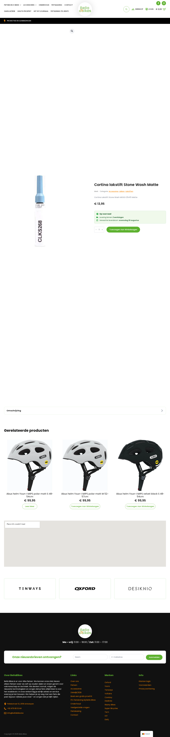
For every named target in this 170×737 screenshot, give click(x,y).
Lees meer (29, 506)
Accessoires (28, 5)
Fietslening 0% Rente (60, 11)
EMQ (107, 719)
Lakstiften (129, 191)
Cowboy (108, 697)
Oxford (108, 682)
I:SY (106, 716)
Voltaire (108, 693)
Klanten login (145, 681)
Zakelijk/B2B (76, 692)
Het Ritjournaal (41, 11)
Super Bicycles (111, 708)
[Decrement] (96, 229)
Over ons (75, 681)
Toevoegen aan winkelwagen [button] (85, 506)
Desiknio (108, 701)
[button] (72, 31)
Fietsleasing (56, 5)
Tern (107, 712)
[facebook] (158, 3)
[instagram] (164, 3)
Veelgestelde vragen (80, 707)
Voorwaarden (145, 685)
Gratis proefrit (24, 11)
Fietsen (74, 685)
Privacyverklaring (147, 689)
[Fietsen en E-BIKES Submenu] (21, 5)
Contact (68, 5)
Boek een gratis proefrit (81, 696)
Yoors (107, 686)
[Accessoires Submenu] (36, 5)
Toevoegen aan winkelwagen (123, 229)
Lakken (122, 191)
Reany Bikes (110, 704)
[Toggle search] (126, 9)
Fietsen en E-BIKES (11, 5)
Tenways (109, 690)
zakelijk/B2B (9, 11)
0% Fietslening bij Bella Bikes (83, 700)
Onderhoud (44, 5)
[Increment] (102, 229)
